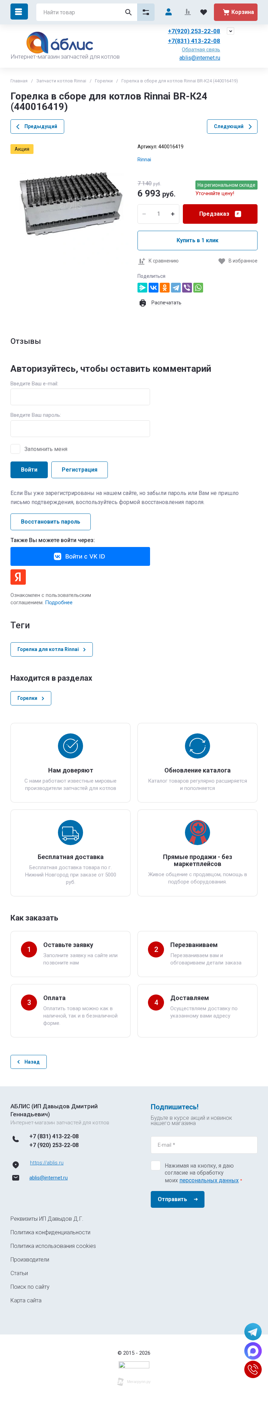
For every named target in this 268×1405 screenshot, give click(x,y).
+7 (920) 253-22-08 (54, 1145)
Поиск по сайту (30, 1287)
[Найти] (128, 12)
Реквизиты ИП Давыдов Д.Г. (46, 1218)
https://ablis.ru (47, 1163)
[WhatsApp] (198, 288)
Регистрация (79, 469)
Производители (29, 1259)
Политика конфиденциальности (50, 1232)
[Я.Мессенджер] (142, 288)
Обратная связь (201, 49)
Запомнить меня (45, 449)
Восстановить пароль (50, 521)
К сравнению (164, 261)
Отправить (172, 1199)
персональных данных (209, 1180)
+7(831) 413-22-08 (194, 40)
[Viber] (187, 288)
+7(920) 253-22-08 (194, 31)
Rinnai (144, 159)
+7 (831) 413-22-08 (54, 1136)
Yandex (18, 577)
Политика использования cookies (53, 1246)
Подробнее (59, 602)
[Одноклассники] (165, 288)
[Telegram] (176, 288)
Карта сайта (26, 1300)
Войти (29, 469)
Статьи (19, 1273)
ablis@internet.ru (199, 57)
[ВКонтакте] (153, 288)
